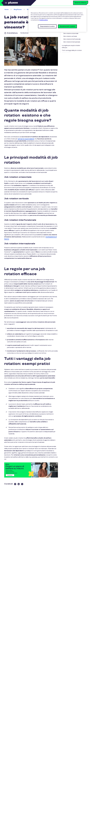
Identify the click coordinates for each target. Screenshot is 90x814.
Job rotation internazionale (71, 42)
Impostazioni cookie (47, 26)
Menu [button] (5, 3)
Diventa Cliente (80, 3)
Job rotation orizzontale (70, 33)
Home (7, 9)
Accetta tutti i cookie (67, 26)
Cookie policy (43, 20)
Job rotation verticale (70, 36)
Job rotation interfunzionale (72, 39)
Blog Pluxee (18, 9)
